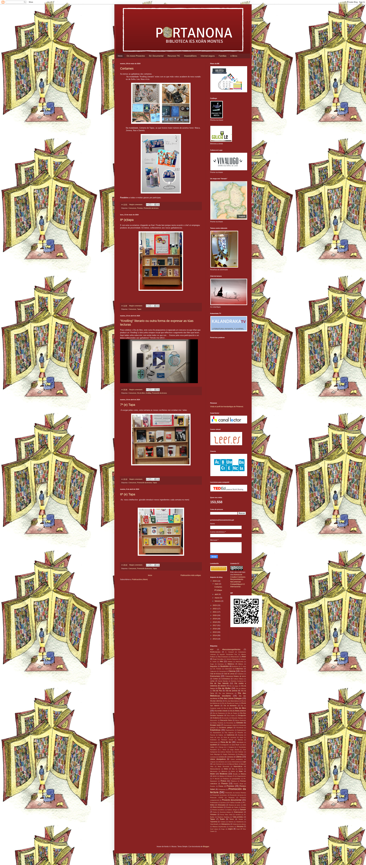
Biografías (213, 666)
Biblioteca (231, 664)
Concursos (132, 208)
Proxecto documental (231, 800)
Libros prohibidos (237, 759)
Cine (241, 671)
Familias (222, 56)
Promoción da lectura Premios (235, 792)
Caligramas (239, 669)
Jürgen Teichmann (229, 754)
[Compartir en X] (152, 204)
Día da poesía (231, 691)
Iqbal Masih (235, 744)
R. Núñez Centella (234, 802)
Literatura (221, 762)
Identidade (240, 742)
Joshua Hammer (225, 752)
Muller (212, 774)
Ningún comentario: (136, 204)
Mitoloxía (224, 771)
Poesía (224, 783)
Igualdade (213, 744)
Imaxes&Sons (190, 56)
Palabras (226, 778)
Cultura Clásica (238, 679)
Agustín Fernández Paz (228, 654)
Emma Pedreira (218, 723)
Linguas (212, 762)
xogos (230, 829)
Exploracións (230, 730)
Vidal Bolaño (214, 824)
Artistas (230, 661)
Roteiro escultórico (218, 809)
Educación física (226, 720)
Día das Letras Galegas (231, 698)
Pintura (223, 781)
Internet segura (208, 56)
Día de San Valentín (219, 683)
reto (244, 805)
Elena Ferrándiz (240, 720)
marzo (217, 598)
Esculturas (239, 727)
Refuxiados (222, 805)
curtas (212, 681)
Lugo (244, 762)
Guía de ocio (215, 737)
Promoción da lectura (151, 208)
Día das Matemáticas (232, 701)
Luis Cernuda (217, 764)
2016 (215, 629)
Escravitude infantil (230, 725)
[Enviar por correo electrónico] (147, 204)
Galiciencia (230, 735)
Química (223, 802)
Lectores (213, 757)
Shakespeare (238, 812)
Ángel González (218, 659)
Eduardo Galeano (238, 718)
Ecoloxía (216, 718)
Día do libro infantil (220, 711)
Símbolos (213, 814)
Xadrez (231, 826)
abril (217, 594)
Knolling (148, 393)
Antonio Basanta (232, 659)
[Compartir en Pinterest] (158, 204)
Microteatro (213, 771)
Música (243, 774)
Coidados (240, 674)
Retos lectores (218, 807)
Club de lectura (215, 674)
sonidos (238, 814)
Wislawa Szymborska (219, 826)
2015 (215, 632)
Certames (127, 68)
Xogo (223, 829)
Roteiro (243, 807)
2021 (215, 612)
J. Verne (223, 749)
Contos (215, 679)
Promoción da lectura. (219, 795)
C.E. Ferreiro (217, 669)
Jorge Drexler (234, 749)
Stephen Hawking (223, 817)
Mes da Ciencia (237, 769)
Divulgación (242, 715)
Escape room (215, 725)
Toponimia (213, 821)
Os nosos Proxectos (136, 56)
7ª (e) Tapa (127, 404)
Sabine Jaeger (232, 809)
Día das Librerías (216, 701)
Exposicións (217, 732)
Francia (212, 735)
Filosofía (240, 732)
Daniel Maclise (223, 681)
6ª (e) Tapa (127, 494)
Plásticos (234, 781)
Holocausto (214, 742)
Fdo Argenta (229, 732)
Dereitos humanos (237, 681)
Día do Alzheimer (230, 705)
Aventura (221, 664)
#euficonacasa (215, 652)
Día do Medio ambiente (238, 711)
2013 (215, 639)
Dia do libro (228, 708)
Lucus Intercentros (233, 762)
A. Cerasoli (229, 652)
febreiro (218, 601)
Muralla (235, 774)
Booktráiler (224, 666)
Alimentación (235, 656)
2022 (215, 609)
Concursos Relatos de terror (235, 676)
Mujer (241, 771)
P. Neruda (216, 778)
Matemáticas (238, 766)
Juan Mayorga (215, 754)
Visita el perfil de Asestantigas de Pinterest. (226, 407)
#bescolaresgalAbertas (231, 649)
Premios (140, 208)
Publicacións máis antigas (191, 575)
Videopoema (225, 824)
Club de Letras (229, 674)
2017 (215, 625)
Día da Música (241, 688)
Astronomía (239, 661)
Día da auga (233, 686)
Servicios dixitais (225, 812)
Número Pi (230, 776)
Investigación (224, 744)
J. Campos (230, 747)
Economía (225, 718)
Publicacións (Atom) (140, 579)
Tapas (139, 309)
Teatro (222, 819)
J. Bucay (221, 747)
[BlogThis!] (150, 204)
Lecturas (230, 757)
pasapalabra (236, 778)
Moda (233, 771)
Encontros (229, 723)
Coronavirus (225, 679)
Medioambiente (215, 769)
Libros (239, 757)
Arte (221, 661)
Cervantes (222, 671)
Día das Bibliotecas (226, 693)
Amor (244, 657)
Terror (231, 819)
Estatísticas (215, 730)
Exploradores (241, 730)
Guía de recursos (230, 737)
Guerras (240, 735)
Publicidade (214, 802)
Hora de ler (226, 742)
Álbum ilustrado (223, 656)
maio (217, 584)
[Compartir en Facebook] (155, 204)
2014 (215, 635)
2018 (215, 622)
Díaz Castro (231, 715)
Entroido (239, 723)
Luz (225, 764)
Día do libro (141, 393)
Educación (213, 720)
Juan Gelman (239, 752)
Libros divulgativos (218, 759)
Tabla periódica (238, 817)
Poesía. (212, 786)
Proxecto (231, 797)
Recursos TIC (174, 56)
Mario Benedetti (223, 766)
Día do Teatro (232, 713)
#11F (212, 649)
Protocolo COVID (216, 797)
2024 (215, 581)
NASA (215, 776)
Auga (212, 664)
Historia (240, 739)
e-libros (233, 56)
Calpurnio (213, 671)
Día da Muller (224, 688)
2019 (215, 619)
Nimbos (222, 776)
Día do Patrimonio (219, 713)
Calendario (228, 669)
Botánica (235, 666)
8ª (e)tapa (127, 220)
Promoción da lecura (237, 795)
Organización (241, 776)
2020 (215, 615)
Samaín (243, 810)
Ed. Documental (156, 56)
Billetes (240, 664)
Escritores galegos (226, 727)
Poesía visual (238, 783)
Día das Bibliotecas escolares (228, 694)
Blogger (206, 847)
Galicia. (220, 735)
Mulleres (223, 774)
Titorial (240, 819)
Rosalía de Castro (232, 807)
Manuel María (233, 764)
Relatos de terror (234, 805)
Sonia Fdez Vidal (226, 814)
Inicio (120, 56)
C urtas (243, 666)
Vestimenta (240, 821)
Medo (226, 769)
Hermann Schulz (227, 739)
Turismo (223, 821)
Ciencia (232, 671)
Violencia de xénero (239, 824)
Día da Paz (217, 691)
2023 (215, 605)
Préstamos (221, 789)
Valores (230, 821)
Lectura (221, 757)
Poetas (220, 786)
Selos (215, 812)
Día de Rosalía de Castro (230, 703)
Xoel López (214, 829)
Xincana (240, 826)
